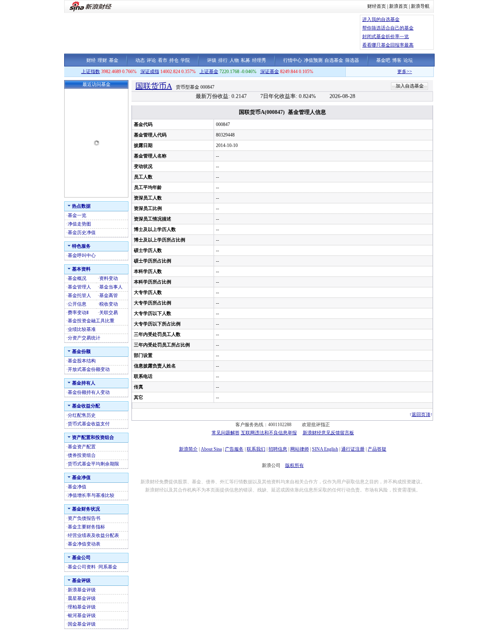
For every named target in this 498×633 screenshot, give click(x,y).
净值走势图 (79, 224)
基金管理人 (79, 287)
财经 (91, 60)
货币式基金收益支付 (89, 424)
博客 (397, 60)
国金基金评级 (82, 624)
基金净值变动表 (84, 544)
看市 (162, 60)
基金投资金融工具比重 (91, 320)
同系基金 (107, 567)
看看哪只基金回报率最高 (388, 45)
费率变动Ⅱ (78, 312)
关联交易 (108, 312)
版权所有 (294, 465)
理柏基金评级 (82, 607)
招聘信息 (277, 449)
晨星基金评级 (82, 598)
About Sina (211, 449)
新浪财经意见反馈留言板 (328, 432)
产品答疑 (377, 449)
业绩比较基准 (82, 329)
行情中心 (292, 60)
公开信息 (77, 304)
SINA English (325, 449)
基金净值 (77, 487)
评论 (151, 60)
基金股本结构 (82, 361)
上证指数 (90, 71)
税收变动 (108, 304)
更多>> (397, 71)
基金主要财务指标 (86, 527)
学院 (185, 60)
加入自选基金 (410, 86)
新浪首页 (398, 6)
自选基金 (333, 60)
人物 (234, 60)
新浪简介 (188, 449)
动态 (140, 60)
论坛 (408, 60)
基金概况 (77, 278)
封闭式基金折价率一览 (385, 36)
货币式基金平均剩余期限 (93, 464)
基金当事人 (111, 287)
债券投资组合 (82, 455)
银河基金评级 (82, 615)
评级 (211, 60)
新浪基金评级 (82, 590)
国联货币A (153, 86)
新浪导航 (420, 6)
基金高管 (108, 295)
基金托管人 (79, 295)
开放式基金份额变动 (89, 369)
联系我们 (256, 449)
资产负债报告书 (84, 518)
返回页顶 (421, 414)
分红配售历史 (82, 415)
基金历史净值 (82, 232)
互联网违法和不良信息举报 (269, 432)
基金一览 (77, 215)
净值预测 (313, 60)
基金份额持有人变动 (89, 392)
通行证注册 (353, 449)
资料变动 (108, 278)
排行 (223, 60)
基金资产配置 (82, 446)
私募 (245, 60)
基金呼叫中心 (82, 255)
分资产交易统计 (84, 338)
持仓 (174, 60)
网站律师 (299, 449)
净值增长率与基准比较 (91, 495)
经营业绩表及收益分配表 (93, 535)
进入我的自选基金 (381, 19)
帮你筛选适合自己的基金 (388, 28)
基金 (113, 60)
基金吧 (383, 60)
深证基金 (269, 71)
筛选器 (352, 60)
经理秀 (259, 60)
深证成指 (149, 71)
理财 (102, 60)
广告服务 (234, 449)
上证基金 (209, 71)
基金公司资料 (82, 567)
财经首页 (376, 6)
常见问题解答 (226, 432)
